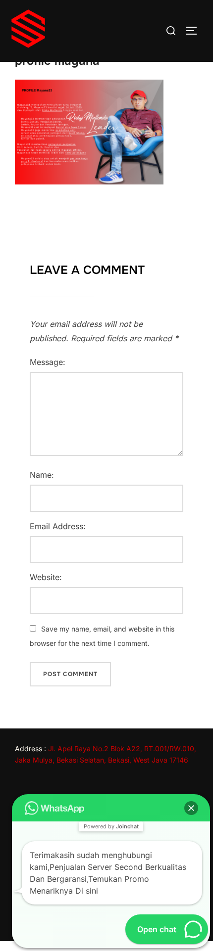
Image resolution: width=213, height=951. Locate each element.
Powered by (111, 826)
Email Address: (58, 526)
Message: (47, 362)
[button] (191, 808)
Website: (46, 577)
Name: (42, 475)
